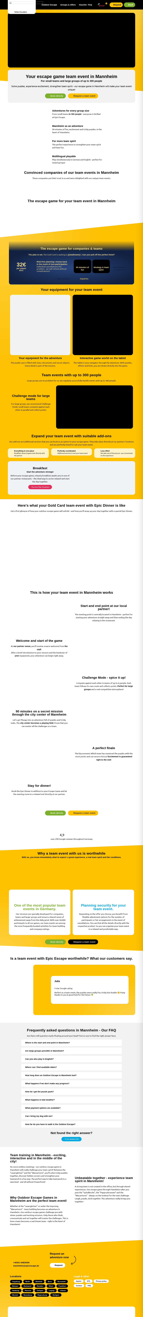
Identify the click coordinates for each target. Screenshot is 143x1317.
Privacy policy (101, 1281)
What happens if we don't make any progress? (47, 1083)
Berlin (27, 1281)
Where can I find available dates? (41, 1067)
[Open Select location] (28, 12)
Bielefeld (39, 1281)
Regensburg (42, 1295)
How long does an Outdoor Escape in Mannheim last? (51, 1075)
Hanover (28, 1290)
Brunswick (62, 1281)
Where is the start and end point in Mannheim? (47, 1043)
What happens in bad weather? (40, 1100)
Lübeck (63, 1290)
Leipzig (51, 1290)
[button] (71, 1042)
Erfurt (51, 1286)
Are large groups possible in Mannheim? (44, 1051)
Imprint (78, 1281)
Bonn (50, 1281)
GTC (88, 1281)
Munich (15, 1295)
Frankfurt (62, 1286)
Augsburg (16, 1281)
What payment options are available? (43, 1108)
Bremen (15, 1286)
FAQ (89, 1285)
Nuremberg (28, 1295)
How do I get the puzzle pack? (39, 1092)
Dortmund (27, 1286)
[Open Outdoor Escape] (58, 4)
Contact (79, 1285)
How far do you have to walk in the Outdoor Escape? (50, 1124)
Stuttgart (56, 1295)
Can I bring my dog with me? (39, 1116)
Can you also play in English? (39, 1059)
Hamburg (15, 1290)
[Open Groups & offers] (77, 4)
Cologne (40, 1290)
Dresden (40, 1286)
